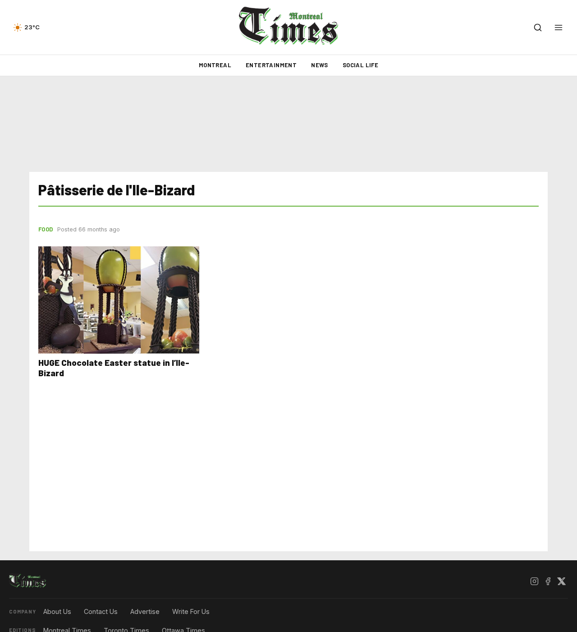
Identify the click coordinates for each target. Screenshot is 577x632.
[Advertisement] (288, 124)
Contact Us (101, 611)
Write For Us (191, 611)
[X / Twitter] (561, 581)
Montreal (215, 65)
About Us (57, 611)
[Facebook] (547, 581)
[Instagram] (534, 581)
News (319, 65)
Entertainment (271, 65)
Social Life (360, 65)
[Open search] (537, 27)
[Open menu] (558, 27)
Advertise (145, 611)
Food (45, 229)
